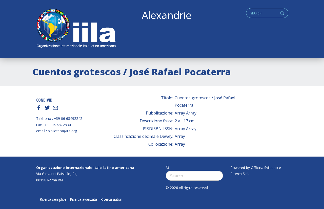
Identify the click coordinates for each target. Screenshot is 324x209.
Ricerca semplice (53, 199)
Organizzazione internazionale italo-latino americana (85, 167)
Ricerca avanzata (83, 199)
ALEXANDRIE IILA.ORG (76, 29)
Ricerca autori (111, 199)
